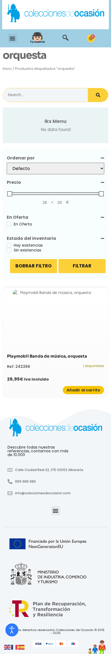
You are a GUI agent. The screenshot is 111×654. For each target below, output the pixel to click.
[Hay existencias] (9, 245)
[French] (14, 647)
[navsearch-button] (65, 38)
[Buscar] (98, 95)
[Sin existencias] (9, 250)
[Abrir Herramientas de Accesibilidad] (11, 629)
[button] (12, 38)
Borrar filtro (33, 266)
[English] (7, 647)
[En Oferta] (9, 224)
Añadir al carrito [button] (83, 390)
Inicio (7, 68)
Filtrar (82, 266)
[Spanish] (21, 647)
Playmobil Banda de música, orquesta (47, 356)
